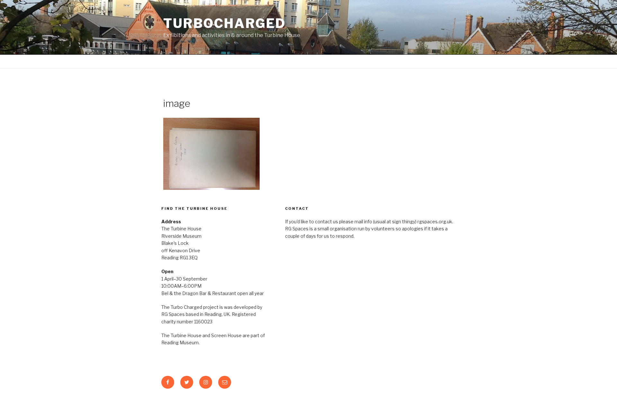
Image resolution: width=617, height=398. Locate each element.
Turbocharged (224, 23)
